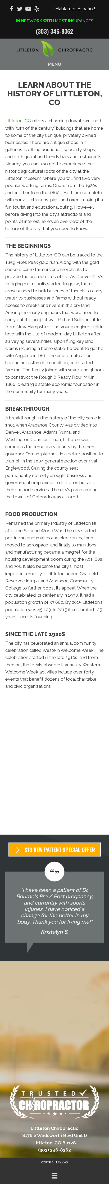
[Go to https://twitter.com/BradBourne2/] (20, 9)
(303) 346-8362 (54, 31)
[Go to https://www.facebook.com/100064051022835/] (11, 9)
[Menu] (54, 1175)
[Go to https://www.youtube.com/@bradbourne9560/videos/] (28, 9)
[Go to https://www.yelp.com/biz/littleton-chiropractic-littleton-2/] (37, 9)
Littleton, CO (18, 120)
